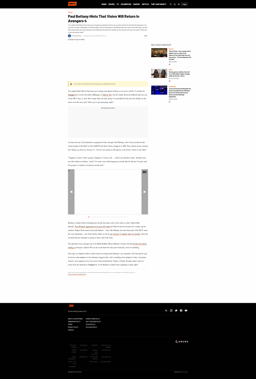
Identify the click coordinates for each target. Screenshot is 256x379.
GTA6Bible (72, 366)
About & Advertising (75, 319)
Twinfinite (83, 345)
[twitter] (176, 310)
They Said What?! (158, 4)
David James (173, 61)
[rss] (166, 310)
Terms (70, 324)
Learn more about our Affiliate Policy (77, 274)
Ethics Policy (90, 324)
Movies (111, 4)
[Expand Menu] (179, 4)
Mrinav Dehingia (174, 78)
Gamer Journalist (72, 358)
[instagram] (171, 310)
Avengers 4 (72, 94)
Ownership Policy (74, 321)
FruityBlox (94, 362)
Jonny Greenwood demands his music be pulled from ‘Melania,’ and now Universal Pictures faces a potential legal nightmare (180, 93)
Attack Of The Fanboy (106, 346)
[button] (71, 191)
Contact (71, 330)
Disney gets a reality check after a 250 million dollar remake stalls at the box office (179, 74)
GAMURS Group (184, 371)
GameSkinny (83, 357)
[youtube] (186, 310)
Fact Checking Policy (93, 321)
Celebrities (126, 4)
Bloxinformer (106, 362)
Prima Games (74, 351)
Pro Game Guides (73, 346)
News (104, 4)
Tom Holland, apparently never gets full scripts (92, 226)
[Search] (171, 4)
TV (118, 4)
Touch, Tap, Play (72, 363)
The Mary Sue (106, 357)
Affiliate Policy (91, 327)
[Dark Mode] (175, 4)
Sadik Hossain (173, 99)
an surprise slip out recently (125, 234)
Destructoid (106, 350)
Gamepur (94, 345)
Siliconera (83, 350)
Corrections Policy (93, 319)
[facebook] (181, 310)
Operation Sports (94, 358)
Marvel (136, 4)
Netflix (145, 4)
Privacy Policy (73, 327)
